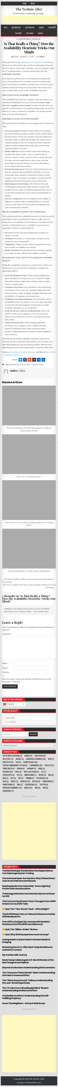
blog (51, 759)
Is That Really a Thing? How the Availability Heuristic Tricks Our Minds (29, 47)
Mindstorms (30, 775)
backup (20, 759)
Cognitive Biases (25, 39)
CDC (18, 762)
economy (31, 768)
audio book (40, 755)
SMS (20, 784)
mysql (42, 775)
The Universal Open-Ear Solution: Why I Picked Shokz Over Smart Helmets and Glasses (28, 879)
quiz (5, 781)
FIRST (18, 771)
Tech (5, 27)
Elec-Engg (29, 33)
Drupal (21, 768)
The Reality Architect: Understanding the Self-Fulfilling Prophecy (25, 997)
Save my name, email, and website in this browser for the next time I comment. (26, 680)
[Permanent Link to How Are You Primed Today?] (29, 454)
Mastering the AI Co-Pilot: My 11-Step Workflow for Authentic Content (27, 948)
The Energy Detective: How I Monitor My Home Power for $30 (28, 895)
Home (24, 3)
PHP (20, 778)
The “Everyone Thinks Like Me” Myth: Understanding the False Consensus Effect (28, 974)
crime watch (9, 768)
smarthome (48, 781)
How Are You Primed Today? (29, 477)
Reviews (51, 27)
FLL (43, 771)
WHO (37, 787)
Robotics (25, 781)
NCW (5, 778)
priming (30, 778)
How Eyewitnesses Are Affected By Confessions (29, 571)
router (36, 781)
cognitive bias (37, 364)
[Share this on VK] (34, 360)
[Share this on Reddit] (29, 360)
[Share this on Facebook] (25, 360)
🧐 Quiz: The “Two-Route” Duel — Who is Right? (25, 909)
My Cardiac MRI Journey (14, 954)
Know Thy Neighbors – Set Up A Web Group (23, 1003)
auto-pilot (8, 759)
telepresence (31, 784)
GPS (19, 775)
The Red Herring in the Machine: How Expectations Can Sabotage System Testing (27, 872)
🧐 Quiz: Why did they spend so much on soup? (25, 934)
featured (18, 33)
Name (5, 663)
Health (40, 33)
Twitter (44, 784)
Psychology (29, 27)
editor (15, 56)
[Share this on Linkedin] (43, 360)
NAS (50, 775)
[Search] (55, 27)
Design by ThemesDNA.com (29, 1083)
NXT (13, 778)
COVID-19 (49, 765)
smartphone (9, 784)
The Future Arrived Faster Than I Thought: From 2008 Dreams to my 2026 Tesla (28, 902)
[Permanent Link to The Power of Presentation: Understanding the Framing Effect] (29, 500)
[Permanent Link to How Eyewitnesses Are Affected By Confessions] (29, 549)
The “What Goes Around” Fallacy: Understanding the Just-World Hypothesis (27, 981)
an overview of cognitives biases (21, 352)
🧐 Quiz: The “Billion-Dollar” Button (20, 929)
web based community (12, 787)
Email (5, 668)
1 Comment (41, 56)
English (10, 704)
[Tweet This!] (20, 360)
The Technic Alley (29, 9)
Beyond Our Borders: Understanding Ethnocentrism (28, 967)
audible (28, 755)
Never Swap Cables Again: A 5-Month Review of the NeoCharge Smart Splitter (28, 961)
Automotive (16, 27)
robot (14, 781)
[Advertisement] (30, 19)
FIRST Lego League (31, 771)
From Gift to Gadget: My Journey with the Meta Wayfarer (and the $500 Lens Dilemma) (26, 923)
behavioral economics (20, 364)
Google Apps (8, 775)
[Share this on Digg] (39, 360)
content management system (15, 765)
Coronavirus (36, 765)
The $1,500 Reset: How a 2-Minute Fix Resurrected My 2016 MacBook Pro (28, 915)
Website (5, 672)
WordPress (8, 791)
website (28, 787)
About (33, 3)
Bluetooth (8, 762)
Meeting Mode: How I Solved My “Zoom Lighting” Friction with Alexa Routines (26, 887)
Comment (7, 634)
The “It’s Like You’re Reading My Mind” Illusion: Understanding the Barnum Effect (25, 989)
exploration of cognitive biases (34, 62)
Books (41, 27)
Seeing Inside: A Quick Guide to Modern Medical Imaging (26, 941)
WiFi (45, 787)
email (41, 768)
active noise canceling (12, 755)
